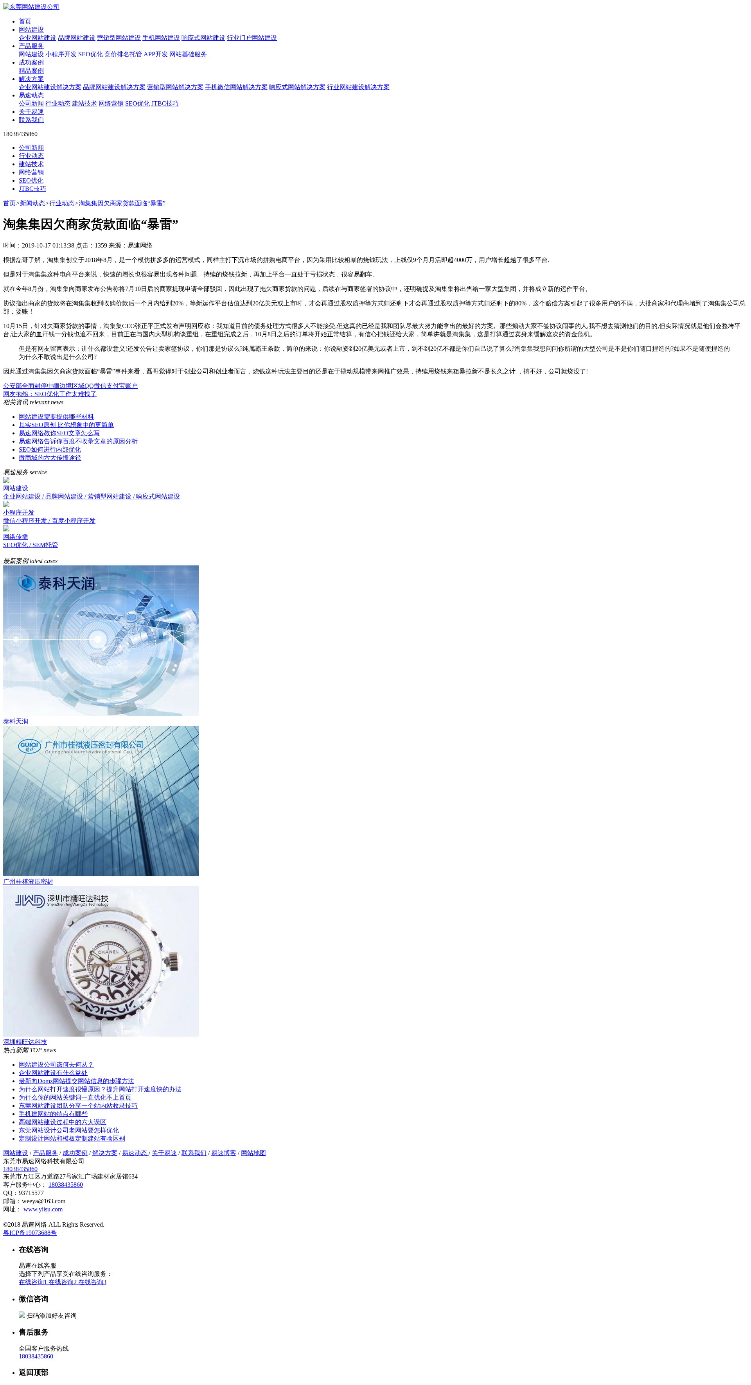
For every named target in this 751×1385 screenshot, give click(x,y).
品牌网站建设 (76, 37)
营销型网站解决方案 (175, 87)
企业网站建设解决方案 (50, 87)
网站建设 (31, 29)
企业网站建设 (37, 37)
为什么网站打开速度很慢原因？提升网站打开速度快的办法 (100, 1089)
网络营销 (111, 103)
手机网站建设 (161, 37)
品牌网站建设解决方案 (114, 87)
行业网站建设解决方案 (358, 87)
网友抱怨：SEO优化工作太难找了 (50, 394)
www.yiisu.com (43, 1209)
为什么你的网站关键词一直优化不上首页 (75, 1097)
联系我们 (31, 120)
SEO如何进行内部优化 (50, 449)
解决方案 (31, 78)
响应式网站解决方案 (297, 87)
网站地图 (253, 1153)
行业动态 (57, 103)
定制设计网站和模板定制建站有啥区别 (72, 1138)
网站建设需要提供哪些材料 (56, 416)
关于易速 (31, 111)
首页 (25, 21)
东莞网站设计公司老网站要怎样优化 (69, 1130)
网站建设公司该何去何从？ (56, 1064)
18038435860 (20, 1169)
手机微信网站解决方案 (236, 87)
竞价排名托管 (123, 54)
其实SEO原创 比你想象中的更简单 (66, 425)
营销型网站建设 (119, 37)
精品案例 (31, 70)
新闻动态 (32, 203)
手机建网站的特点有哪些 (53, 1114)
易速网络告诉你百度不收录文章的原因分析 (78, 441)
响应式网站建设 (203, 37)
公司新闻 (31, 103)
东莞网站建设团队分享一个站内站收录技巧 (78, 1105)
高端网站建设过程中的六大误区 (62, 1122)
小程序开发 (61, 54)
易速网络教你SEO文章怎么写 (59, 433)
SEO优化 (90, 54)
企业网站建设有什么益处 (53, 1072)
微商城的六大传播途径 (50, 457)
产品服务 (31, 46)
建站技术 (84, 103)
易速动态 (31, 95)
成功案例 (31, 62)
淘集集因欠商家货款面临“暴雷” (122, 203)
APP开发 (156, 54)
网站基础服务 (188, 54)
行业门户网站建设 (252, 37)
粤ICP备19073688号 (30, 1232)
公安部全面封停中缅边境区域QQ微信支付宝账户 (70, 385)
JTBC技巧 (165, 103)
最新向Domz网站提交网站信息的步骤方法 (76, 1081)
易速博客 (223, 1153)
